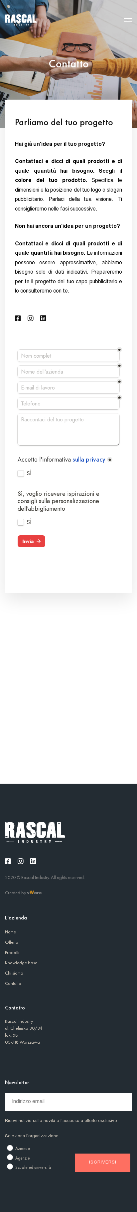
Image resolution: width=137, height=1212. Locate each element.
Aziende (22, 1148)
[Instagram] (30, 318)
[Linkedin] (43, 318)
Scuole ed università (33, 1167)
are (38, 893)
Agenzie (22, 1158)
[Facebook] (18, 318)
